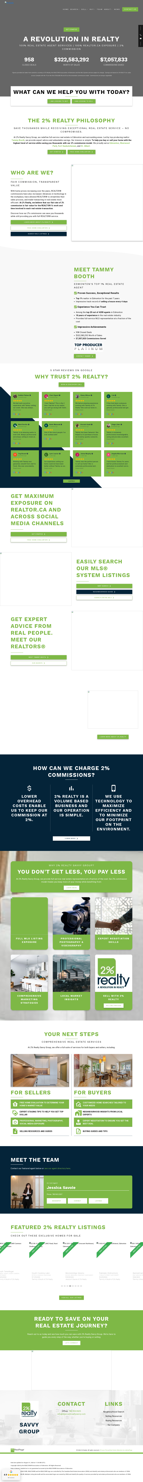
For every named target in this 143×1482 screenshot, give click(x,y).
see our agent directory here (57, 1168)
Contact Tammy (83, 356)
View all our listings (71, 1298)
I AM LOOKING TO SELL (83, 101)
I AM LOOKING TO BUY (59, 101)
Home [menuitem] (66, 9)
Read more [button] (17, 410)
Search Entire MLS (103, 597)
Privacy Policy (104, 1450)
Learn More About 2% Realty (37, 222)
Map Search (103, 586)
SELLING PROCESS (113, 1005)
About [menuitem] (107, 9)
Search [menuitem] (74, 9)
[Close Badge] (20, 1469)
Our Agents (37, 663)
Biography (56, 1201)
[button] (130, 9)
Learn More (70, 838)
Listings (98, 1201)
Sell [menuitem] (84, 9)
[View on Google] (15, 396)
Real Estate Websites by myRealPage (121, 1450)
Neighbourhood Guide (103, 592)
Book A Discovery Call (71, 384)
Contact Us (130, 9)
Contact (77, 1201)
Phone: (49, 1194)
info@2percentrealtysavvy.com (71, 1414)
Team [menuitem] (100, 9)
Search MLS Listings (37, 234)
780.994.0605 (75, 1411)
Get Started (71, 29)
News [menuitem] (117, 9)
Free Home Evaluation (80, 152)
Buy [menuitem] (92, 9)
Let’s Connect (71, 1343)
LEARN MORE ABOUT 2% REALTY (113, 737)
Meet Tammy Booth (37, 657)
